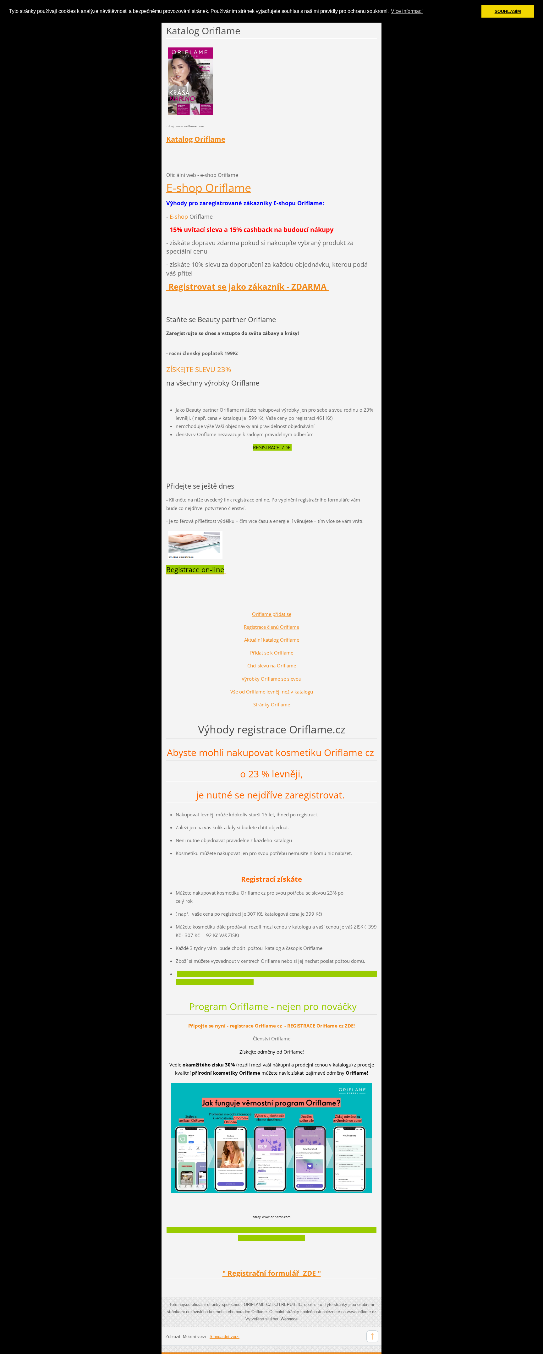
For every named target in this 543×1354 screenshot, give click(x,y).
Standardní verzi (224, 1336)
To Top (372, 1336)
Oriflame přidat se (271, 614)
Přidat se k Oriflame (271, 653)
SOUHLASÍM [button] (508, 11)
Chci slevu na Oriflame (271, 665)
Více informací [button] (407, 11)
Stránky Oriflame (271, 704)
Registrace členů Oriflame (271, 627)
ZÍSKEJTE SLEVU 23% (198, 369)
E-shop (179, 216)
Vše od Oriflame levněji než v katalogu (271, 691)
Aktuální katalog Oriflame (271, 640)
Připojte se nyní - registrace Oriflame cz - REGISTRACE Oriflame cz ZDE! (271, 1025)
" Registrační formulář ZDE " (271, 1273)
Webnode (289, 1319)
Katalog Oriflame (195, 139)
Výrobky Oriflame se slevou (271, 679)
